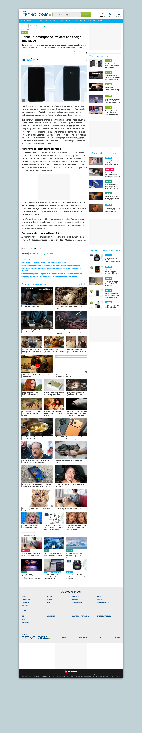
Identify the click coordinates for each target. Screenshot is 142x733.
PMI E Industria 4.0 (104, 616)
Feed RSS (64, 638)
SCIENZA (69, 550)
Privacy (38, 676)
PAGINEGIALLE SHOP (52, 674)
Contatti (117, 638)
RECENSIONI (92, 21)
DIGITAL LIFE (26, 550)
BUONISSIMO (105, 674)
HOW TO (60, 21)
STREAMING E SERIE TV (48, 21)
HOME (22, 29)
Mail (110, 16)
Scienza (24, 608)
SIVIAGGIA (90, 674)
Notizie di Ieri (26, 602)
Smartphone (36, 248)
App (48, 605)
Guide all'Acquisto (103, 602)
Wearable (75, 599)
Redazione (51, 616)
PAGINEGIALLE (41, 674)
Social (23, 619)
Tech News (25, 605)
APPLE (36, 21)
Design (25, 248)
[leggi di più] (86, 60)
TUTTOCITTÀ (79, 674)
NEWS (23, 21)
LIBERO (28, 674)
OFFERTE (83, 21)
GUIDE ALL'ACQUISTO (72, 21)
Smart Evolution (77, 602)
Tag (101, 638)
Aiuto (63, 676)
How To (99, 599)
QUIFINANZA (97, 674)
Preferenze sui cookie (55, 676)
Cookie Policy (44, 676)
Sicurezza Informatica (80, 616)
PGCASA (61, 674)
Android (49, 599)
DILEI (84, 674)
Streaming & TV (26, 622)
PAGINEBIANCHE (69, 674)
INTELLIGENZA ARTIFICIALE (53, 572)
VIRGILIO (33, 674)
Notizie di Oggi (26, 599)
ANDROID (29, 21)
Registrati (103, 16)
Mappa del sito (83, 638)
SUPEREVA (113, 674)
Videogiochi (25, 625)
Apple (48, 602)
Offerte (24, 610)
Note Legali (32, 676)
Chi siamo (25, 676)
